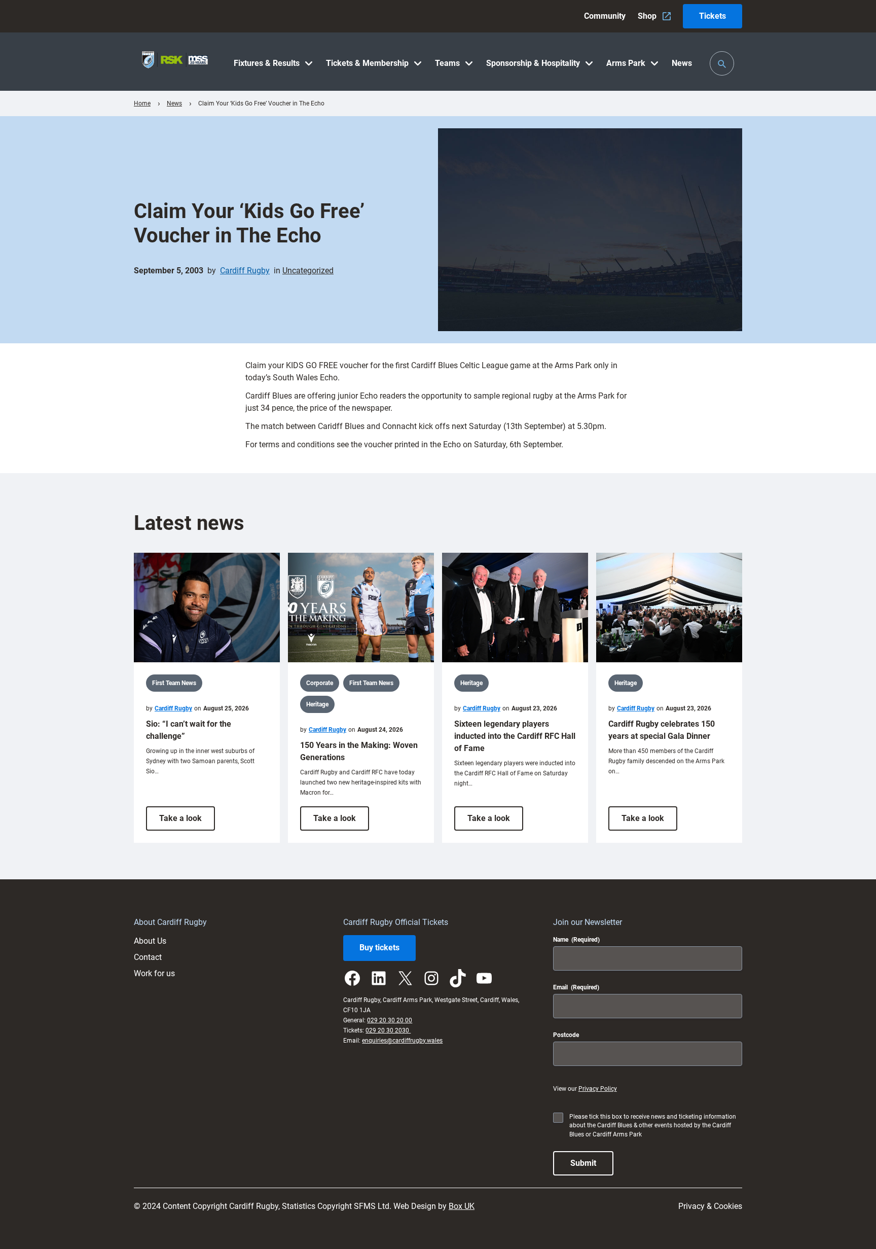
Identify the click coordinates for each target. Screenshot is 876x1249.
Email (576, 987)
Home (142, 103)
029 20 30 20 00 (389, 1020)
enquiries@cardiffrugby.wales (402, 1040)
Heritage (317, 704)
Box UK (461, 1206)
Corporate (319, 683)
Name (576, 939)
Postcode (566, 1035)
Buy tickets (379, 947)
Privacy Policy (597, 1088)
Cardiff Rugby (245, 270)
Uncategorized (308, 270)
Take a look (187, 822)
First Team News (174, 683)
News (174, 103)
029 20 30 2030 (388, 1030)
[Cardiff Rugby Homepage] (175, 62)
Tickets (712, 16)
